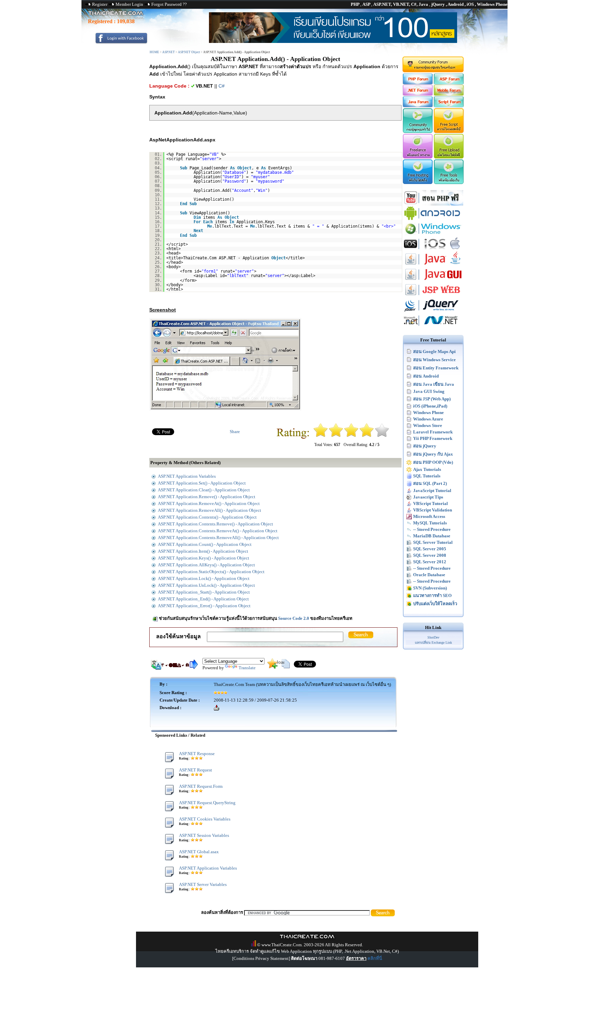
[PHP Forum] (417, 83)
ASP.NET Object (189, 52)
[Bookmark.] (272, 667)
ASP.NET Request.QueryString (207, 802)
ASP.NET (168, 52)
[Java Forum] (417, 105)
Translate (247, 667)
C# (221, 86)
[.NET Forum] (417, 94)
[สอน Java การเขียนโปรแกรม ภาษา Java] (433, 265)
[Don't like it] (336, 435)
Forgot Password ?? (169, 4)
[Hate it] (320, 435)
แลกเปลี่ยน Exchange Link (433, 642)
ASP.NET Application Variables (208, 868)
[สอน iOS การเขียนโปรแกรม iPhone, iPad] (433, 249)
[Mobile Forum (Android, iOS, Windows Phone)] (449, 94)
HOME (154, 52)
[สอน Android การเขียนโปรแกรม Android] (433, 219)
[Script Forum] (449, 105)
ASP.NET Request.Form (201, 786)
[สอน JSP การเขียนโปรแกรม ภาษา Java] (433, 295)
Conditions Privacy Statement (261, 958)
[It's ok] (351, 435)
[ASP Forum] (449, 83)
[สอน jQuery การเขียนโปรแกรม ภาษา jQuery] (433, 311)
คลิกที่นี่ (374, 958)
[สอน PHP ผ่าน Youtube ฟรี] (433, 203)
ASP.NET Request (195, 769)
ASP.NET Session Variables (204, 835)
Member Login (129, 4)
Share (235, 431)
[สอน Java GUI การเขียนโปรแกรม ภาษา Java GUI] (433, 280)
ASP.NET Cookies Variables (204, 819)
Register (99, 4)
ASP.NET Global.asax (199, 851)
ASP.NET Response (197, 753)
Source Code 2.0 (293, 618)
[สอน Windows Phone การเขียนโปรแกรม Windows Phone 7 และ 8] (433, 234)
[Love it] (382, 435)
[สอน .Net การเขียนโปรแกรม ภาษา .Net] (433, 326)
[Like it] (366, 435)
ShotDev (433, 637)
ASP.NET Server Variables (203, 884)
